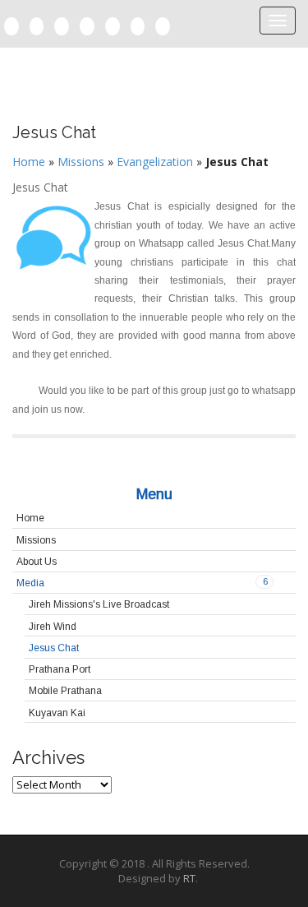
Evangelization (155, 161)
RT (189, 878)
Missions (80, 161)
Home (28, 161)
